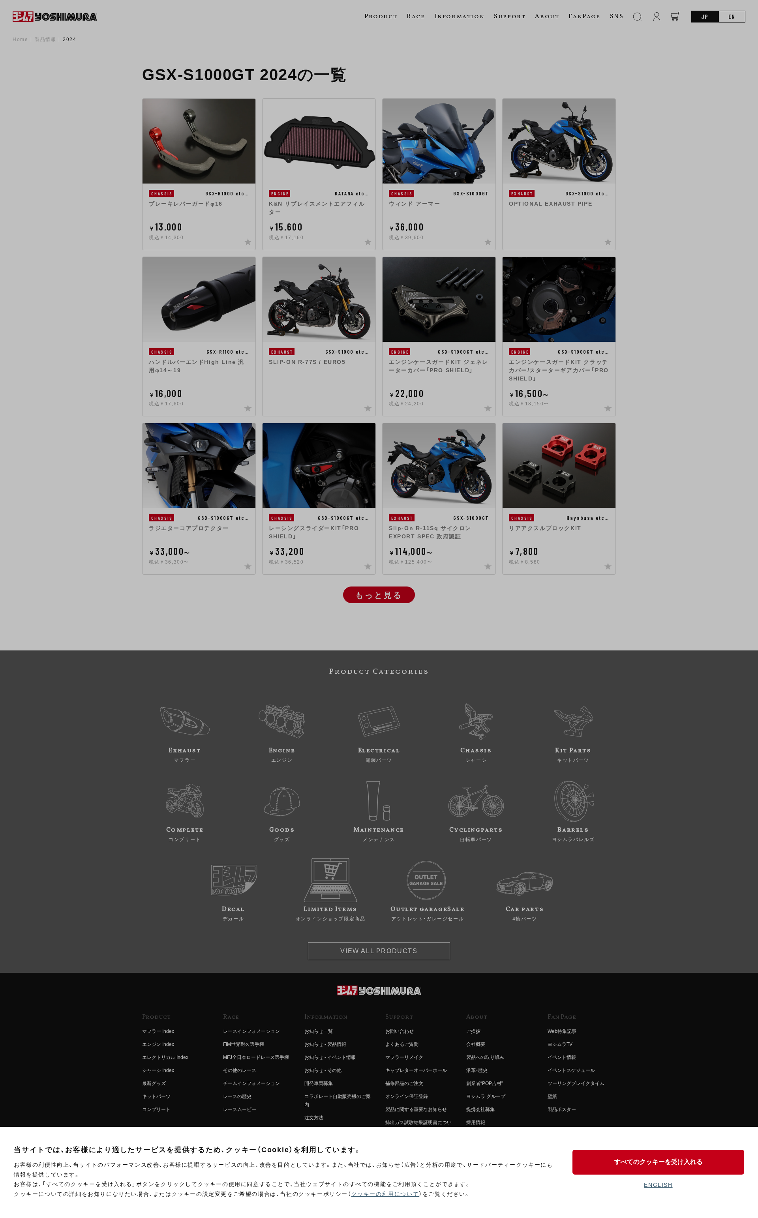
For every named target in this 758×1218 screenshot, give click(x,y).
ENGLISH (658, 1185)
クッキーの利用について (385, 1194)
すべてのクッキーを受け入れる (658, 1161)
